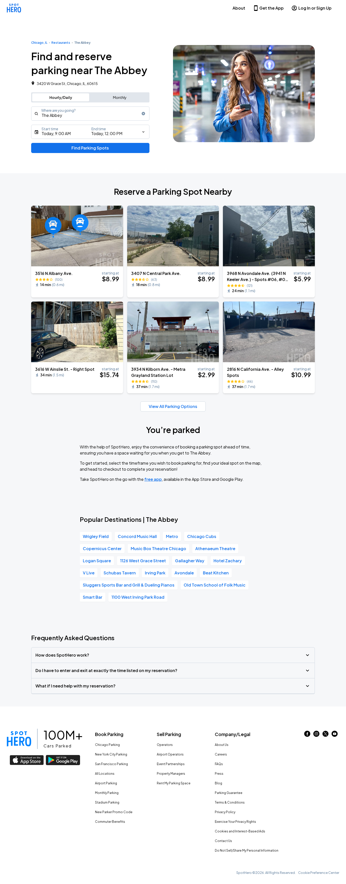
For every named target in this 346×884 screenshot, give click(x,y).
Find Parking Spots (90, 147)
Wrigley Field (96, 536)
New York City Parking (111, 754)
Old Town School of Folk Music (214, 585)
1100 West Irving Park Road (137, 597)
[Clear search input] (143, 114)
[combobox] (90, 113)
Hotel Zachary (228, 560)
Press (219, 773)
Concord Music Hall (137, 536)
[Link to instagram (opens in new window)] (316, 735)
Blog (218, 783)
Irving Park (155, 572)
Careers (221, 754)
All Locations (104, 773)
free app (153, 479)
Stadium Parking (107, 802)
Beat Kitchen (216, 572)
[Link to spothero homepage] (19, 739)
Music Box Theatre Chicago (158, 548)
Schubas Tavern (120, 572)
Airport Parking (106, 783)
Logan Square (97, 560)
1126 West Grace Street (143, 560)
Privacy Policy (225, 812)
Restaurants (60, 43)
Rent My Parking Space (173, 783)
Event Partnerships (171, 764)
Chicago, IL (39, 43)
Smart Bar (92, 597)
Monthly (120, 97)
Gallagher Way (189, 560)
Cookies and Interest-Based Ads (240, 831)
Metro (172, 536)
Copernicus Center (102, 548)
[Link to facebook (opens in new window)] (307, 735)
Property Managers (171, 773)
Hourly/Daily (60, 97)
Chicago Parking (107, 745)
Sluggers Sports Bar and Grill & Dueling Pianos (129, 585)
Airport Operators (170, 754)
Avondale (184, 572)
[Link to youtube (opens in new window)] (335, 735)
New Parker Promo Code (113, 812)
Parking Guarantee (228, 793)
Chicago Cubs (201, 536)
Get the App (271, 8)
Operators (165, 745)
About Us (221, 745)
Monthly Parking (107, 793)
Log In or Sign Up (315, 8)
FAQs (219, 764)
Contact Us (223, 841)
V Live (88, 572)
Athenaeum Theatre (215, 548)
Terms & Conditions (230, 802)
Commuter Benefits (110, 822)
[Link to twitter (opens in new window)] (325, 735)
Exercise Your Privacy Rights (235, 822)
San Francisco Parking (111, 764)
